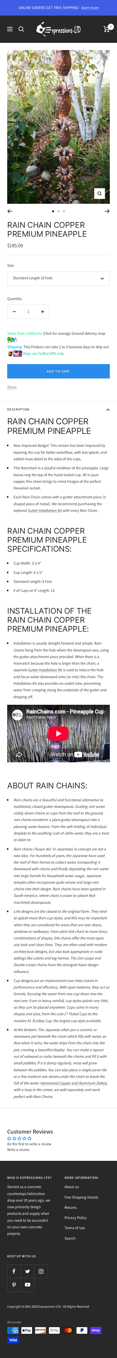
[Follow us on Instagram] (41, 1271)
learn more (90, 7)
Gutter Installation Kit (45, 510)
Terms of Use (74, 1227)
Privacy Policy (75, 1217)
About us (71, 1186)
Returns (70, 1207)
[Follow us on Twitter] (27, 1271)
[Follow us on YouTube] (27, 1284)
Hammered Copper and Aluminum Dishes (73, 1083)
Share (11, 387)
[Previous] (9, 211)
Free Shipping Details (81, 1197)
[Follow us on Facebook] (14, 1271)
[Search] (21, 29)
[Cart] (107, 29)
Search (70, 1238)
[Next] (107, 211)
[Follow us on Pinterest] (14, 1284)
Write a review (18, 1149)
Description (18, 409)
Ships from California (24, 333)
